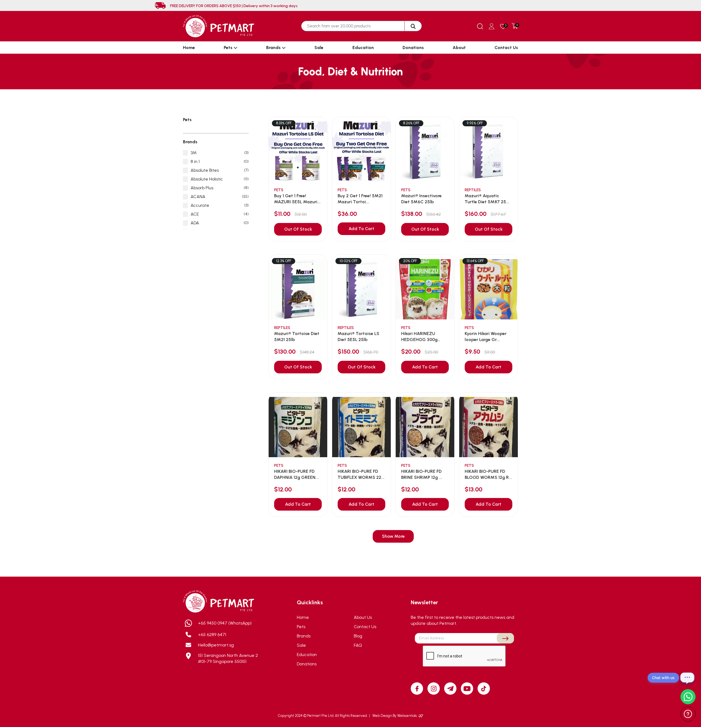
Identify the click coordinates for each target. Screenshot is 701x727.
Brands (274, 47)
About (459, 47)
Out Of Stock (298, 229)
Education (363, 47)
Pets (229, 47)
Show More (393, 536)
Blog (358, 636)
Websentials (407, 716)
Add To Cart (361, 228)
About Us (363, 617)
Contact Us (506, 47)
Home (189, 47)
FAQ (358, 645)
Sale (318, 47)
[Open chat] (687, 677)
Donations (413, 47)
